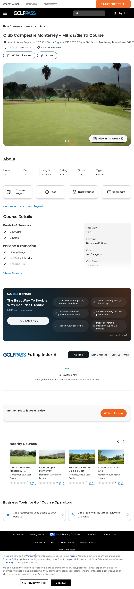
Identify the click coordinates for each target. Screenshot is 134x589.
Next (123, 441)
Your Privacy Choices (68, 534)
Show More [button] (11, 273)
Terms (73, 555)
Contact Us (39, 542)
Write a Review (113, 413)
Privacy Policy (37, 534)
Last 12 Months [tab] (120, 354)
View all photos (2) (110, 138)
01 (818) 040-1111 (19, 47)
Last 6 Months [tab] (99, 354)
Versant (30, 555)
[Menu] (5, 13)
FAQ (53, 542)
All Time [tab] (78, 354)
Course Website (51, 47)
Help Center (67, 542)
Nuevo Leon (39, 26)
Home (6, 26)
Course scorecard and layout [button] (23, 206)
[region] (67, 570)
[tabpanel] (67, 104)
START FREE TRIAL (113, 4)
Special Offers (87, 542)
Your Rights (10, 562)
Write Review (33, 483)
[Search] (77, 13)
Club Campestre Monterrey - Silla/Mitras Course (21, 471)
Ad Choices (18, 534)
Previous (118, 441)
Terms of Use (109, 534)
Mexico (27, 26)
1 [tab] (65, 141)
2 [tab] (68, 141)
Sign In (122, 13)
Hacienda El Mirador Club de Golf (80, 469)
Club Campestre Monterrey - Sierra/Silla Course (50, 471)
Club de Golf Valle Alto (109, 469)
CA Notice (91, 534)
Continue (61, 582)
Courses (16, 26)
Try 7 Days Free (28, 321)
